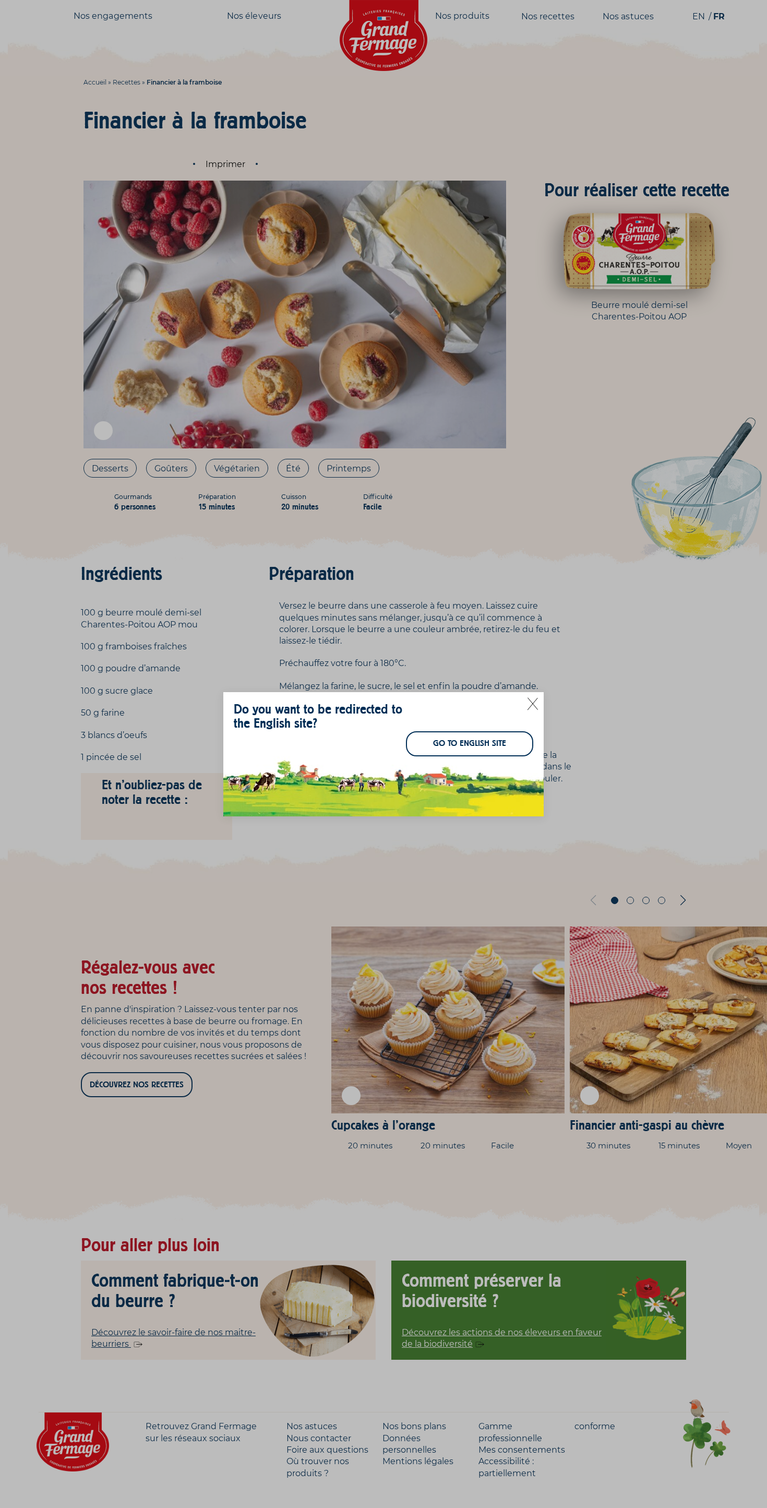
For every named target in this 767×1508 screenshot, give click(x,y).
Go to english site (469, 743)
